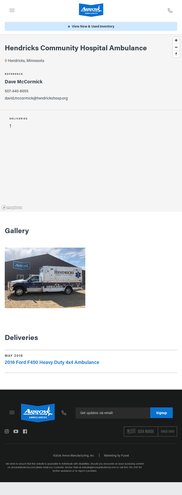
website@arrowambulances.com (99, 467)
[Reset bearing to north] (176, 54)
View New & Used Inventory (93, 26)
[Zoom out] (176, 47)
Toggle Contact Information (170, 10)
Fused (125, 455)
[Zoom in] (176, 40)
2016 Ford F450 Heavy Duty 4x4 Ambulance (52, 362)
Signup (161, 412)
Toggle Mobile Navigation (12, 10)
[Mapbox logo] (11, 207)
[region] (91, 72)
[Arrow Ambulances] (91, 10)
